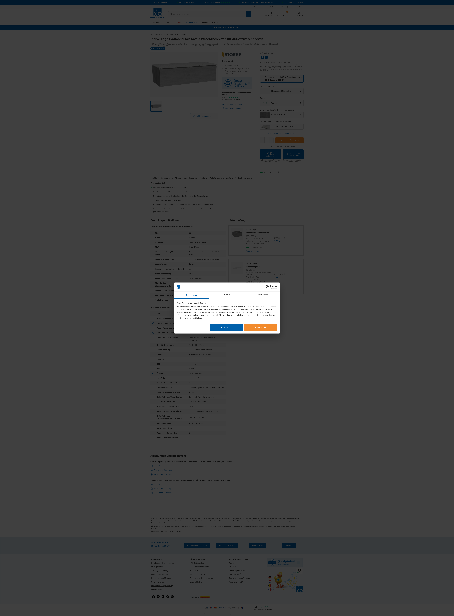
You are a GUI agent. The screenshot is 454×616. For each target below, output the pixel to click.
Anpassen (225, 327)
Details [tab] (227, 295)
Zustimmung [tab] (191, 295)
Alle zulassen (260, 327)
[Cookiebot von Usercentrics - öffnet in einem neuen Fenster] (267, 287)
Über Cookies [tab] (262, 295)
